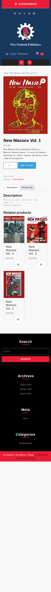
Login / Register (18, 54)
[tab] (21, 62)
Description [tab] (12, 187)
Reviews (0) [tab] (27, 187)
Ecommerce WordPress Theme (18, 455)
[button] (43, 80)
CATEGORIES (28, 4)
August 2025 (25, 384)
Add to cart (27, 165)
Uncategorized (25, 443)
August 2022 (25, 393)
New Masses (15, 73)
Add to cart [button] (18, 264)
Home (5, 73)
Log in (25, 418)
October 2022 (26, 389)
